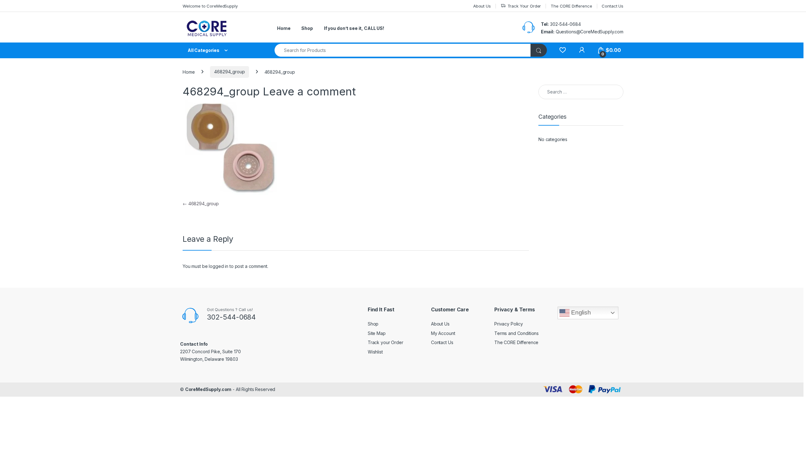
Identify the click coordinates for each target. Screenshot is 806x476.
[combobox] (403, 50)
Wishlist (375, 351)
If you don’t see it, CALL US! (354, 28)
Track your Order (385, 342)
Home (283, 28)
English (580, 312)
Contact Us (612, 5)
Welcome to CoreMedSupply (210, 5)
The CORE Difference (571, 5)
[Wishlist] (562, 50)
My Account (443, 333)
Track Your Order (524, 5)
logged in (218, 266)
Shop (307, 28)
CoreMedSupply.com (208, 389)
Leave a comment (309, 91)
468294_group (229, 71)
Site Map (377, 333)
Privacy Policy (508, 323)
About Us (482, 5)
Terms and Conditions (516, 333)
